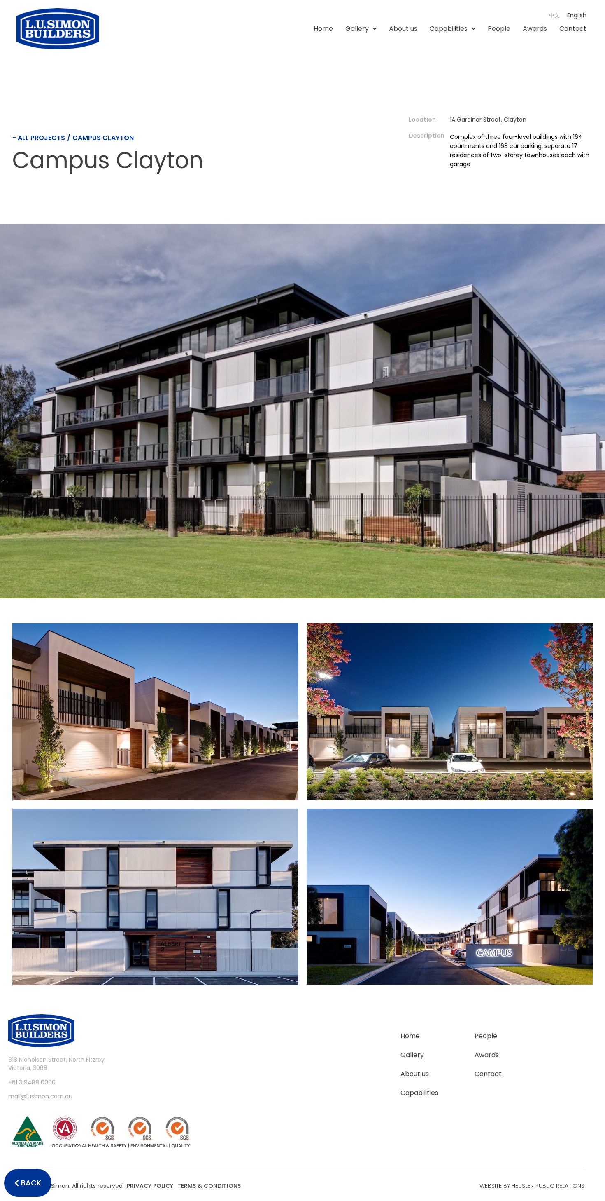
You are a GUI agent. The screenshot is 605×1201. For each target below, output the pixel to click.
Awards (535, 28)
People (499, 28)
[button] (361, 28)
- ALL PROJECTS (38, 138)
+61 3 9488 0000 (32, 1082)
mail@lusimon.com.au (40, 1096)
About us (403, 28)
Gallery (357, 28)
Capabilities (449, 28)
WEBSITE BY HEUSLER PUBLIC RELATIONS (531, 1186)
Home (323, 28)
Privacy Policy (150, 1186)
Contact (572, 28)
